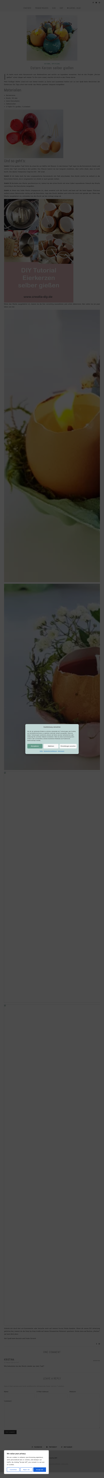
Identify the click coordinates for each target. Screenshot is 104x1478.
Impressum (61, 751)
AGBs (41, 751)
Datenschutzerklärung (50, 751)
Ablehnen (51, 746)
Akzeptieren (35, 746)
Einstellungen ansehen (68, 746)
